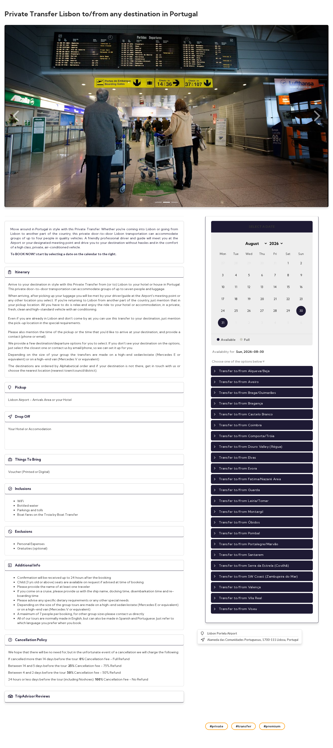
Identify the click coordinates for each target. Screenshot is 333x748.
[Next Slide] (317, 116)
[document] (94, 242)
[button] (94, 272)
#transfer (243, 726)
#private (216, 726)
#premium (272, 726)
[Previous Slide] (16, 116)
